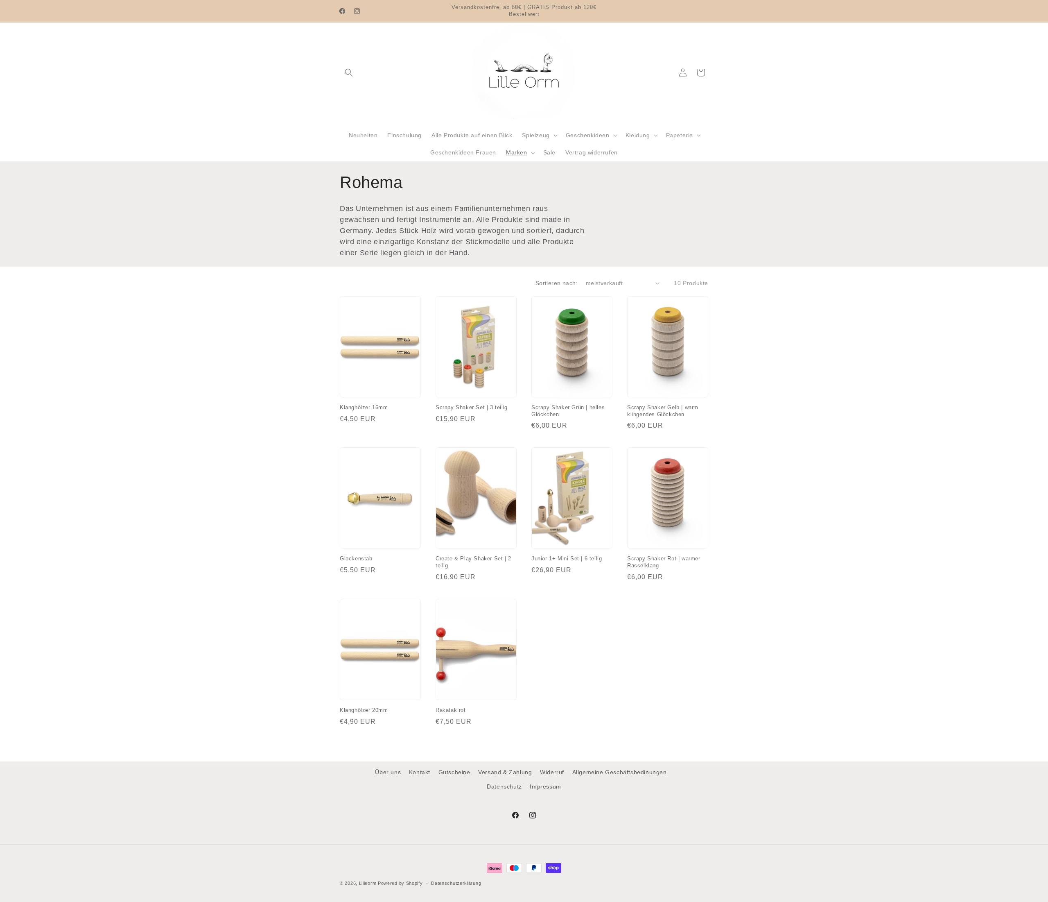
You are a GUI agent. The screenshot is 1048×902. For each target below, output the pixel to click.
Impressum (545, 786)
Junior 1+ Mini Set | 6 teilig (566, 558)
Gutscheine (454, 772)
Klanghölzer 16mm (364, 407)
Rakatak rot (451, 710)
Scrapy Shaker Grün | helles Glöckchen (568, 410)
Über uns (388, 772)
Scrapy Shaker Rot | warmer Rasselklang (663, 562)
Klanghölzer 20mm (364, 710)
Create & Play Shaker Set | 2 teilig (473, 562)
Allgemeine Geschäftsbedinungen (619, 772)
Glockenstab (356, 558)
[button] (349, 72)
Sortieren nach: (556, 283)
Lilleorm (368, 883)
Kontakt (419, 772)
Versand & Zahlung (505, 772)
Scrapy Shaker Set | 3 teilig (472, 407)
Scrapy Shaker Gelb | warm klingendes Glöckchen (662, 410)
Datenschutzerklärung (456, 882)
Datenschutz (504, 786)
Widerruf (552, 772)
